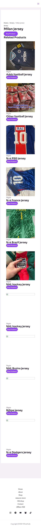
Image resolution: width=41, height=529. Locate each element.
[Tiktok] (31, 513)
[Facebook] (25, 513)
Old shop (20, 501)
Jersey (12, 23)
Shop (20, 495)
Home (6, 23)
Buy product (10, 34)
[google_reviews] (15, 513)
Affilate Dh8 (20, 507)
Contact (20, 504)
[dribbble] (20, 513)
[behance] (10, 513)
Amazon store (20, 498)
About (20, 492)
